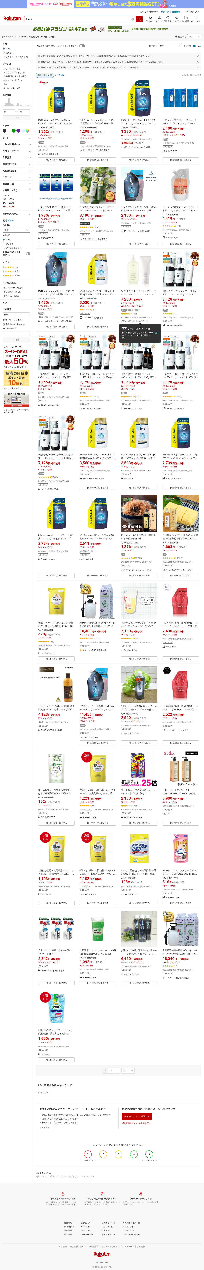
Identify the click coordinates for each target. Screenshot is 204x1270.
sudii (167, 814)
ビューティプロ (172, 238)
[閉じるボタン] (198, 56)
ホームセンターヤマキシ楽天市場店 (56, 321)
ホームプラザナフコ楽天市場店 (96, 150)
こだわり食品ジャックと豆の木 (137, 570)
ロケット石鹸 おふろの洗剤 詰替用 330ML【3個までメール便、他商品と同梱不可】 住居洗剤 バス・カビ (138, 873)
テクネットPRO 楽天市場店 (94, 650)
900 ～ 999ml (8, 207)
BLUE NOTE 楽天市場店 (51, 730)
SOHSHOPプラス (90, 895)
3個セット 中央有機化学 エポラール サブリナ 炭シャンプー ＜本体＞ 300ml (139, 709)
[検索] (139, 19)
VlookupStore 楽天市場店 (93, 479)
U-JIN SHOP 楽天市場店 (93, 318)
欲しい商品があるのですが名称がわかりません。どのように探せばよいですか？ (76, 1115)
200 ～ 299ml (8, 203)
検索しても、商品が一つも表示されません (60, 1122)
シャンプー (43, 1092)
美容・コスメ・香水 (45, 1176)
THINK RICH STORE (133, 818)
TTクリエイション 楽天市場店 (137, 231)
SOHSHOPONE (48, 654)
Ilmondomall (88, 559)
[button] (193, 12)
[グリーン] (14, 131)
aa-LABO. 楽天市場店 (174, 326)
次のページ (128, 1070)
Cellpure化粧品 (130, 650)
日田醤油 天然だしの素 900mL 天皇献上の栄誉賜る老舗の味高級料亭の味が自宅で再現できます (180, 538)
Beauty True (170, 647)
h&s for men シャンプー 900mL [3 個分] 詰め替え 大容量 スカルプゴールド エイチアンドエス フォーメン (98, 294)
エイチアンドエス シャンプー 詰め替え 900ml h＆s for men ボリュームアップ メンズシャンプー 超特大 (138, 210)
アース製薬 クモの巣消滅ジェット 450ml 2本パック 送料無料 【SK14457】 (138, 793)
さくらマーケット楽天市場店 (95, 239)
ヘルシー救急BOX (90, 737)
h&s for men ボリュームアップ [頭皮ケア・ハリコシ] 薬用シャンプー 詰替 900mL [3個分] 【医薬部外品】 (180, 458)
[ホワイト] (9, 131)
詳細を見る (134, 67)
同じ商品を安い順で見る (56, 160)
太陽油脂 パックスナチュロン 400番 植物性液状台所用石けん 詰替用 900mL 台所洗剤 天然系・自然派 (98, 953)
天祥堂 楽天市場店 (173, 479)
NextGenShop (130, 479)
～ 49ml (6, 195)
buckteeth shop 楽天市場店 (52, 971)
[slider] (2, 106)
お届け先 (6, 225)
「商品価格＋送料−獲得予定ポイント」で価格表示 (56, 46)
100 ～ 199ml (8, 199)
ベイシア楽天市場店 (49, 154)
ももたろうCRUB (131, 733)
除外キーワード (9, 328)
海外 (12, 221)
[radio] (4, 49)
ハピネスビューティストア (176, 730)
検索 (17, 118)
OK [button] (156, 333)
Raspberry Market (49, 559)
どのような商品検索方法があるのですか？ (60, 1119)
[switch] (28, 253)
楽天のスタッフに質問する (136, 1116)
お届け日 (6, 235)
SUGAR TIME (171, 151)
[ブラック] (4, 131)
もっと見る (44, 1127)
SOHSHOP (46, 895)
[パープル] (18, 131)
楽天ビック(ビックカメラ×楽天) (137, 147)
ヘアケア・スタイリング (69, 1176)
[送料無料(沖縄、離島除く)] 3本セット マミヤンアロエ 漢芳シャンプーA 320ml (139, 953)
